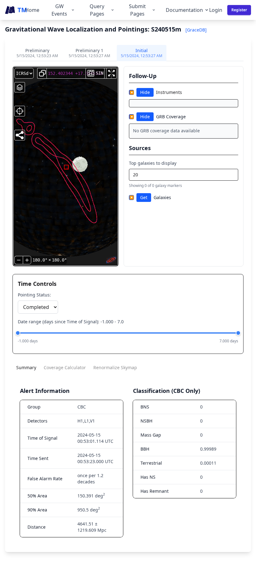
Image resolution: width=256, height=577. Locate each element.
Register (239, 9)
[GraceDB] (196, 30)
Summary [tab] (26, 367)
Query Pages (97, 10)
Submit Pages (137, 10)
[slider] (17, 332)
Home (32, 10)
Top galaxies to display (152, 163)
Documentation (184, 10)
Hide (145, 92)
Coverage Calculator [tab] (65, 367)
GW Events (59, 10)
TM (21, 10)
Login (215, 10)
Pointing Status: (34, 295)
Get (143, 197)
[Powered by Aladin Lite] (111, 260)
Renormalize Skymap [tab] (115, 367)
